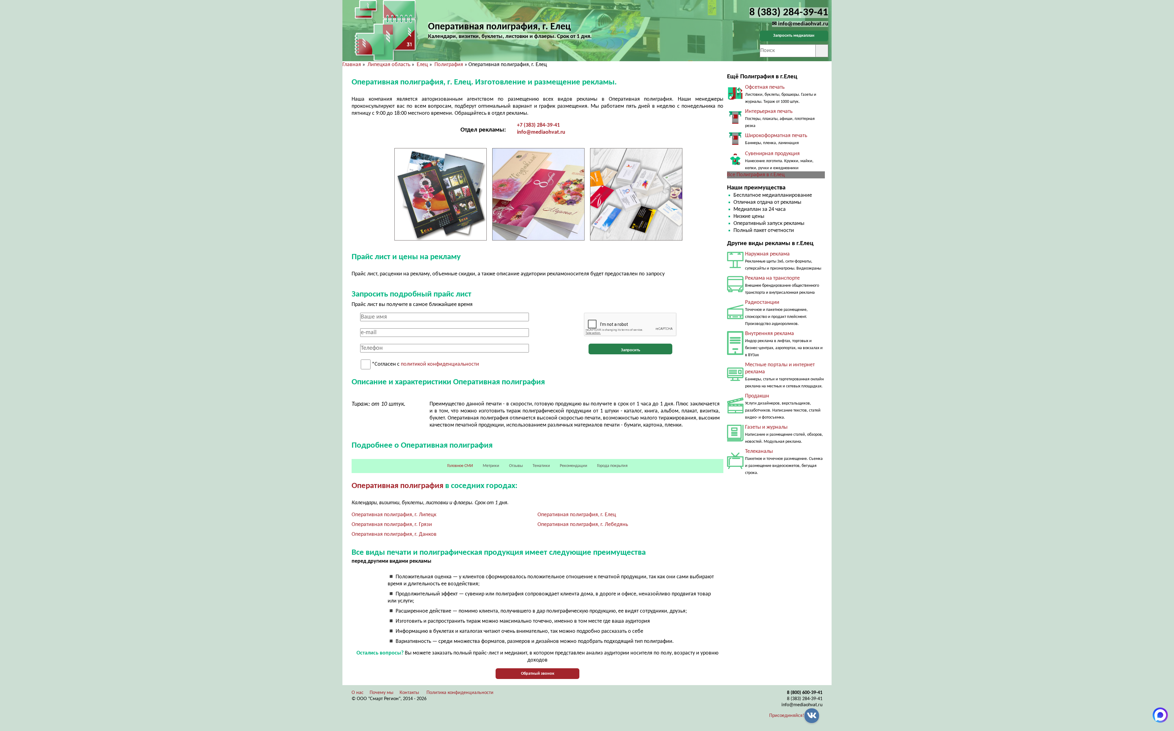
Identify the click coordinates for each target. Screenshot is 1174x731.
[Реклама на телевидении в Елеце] (735, 468)
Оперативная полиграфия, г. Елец (576, 515)
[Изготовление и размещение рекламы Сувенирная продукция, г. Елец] (735, 164)
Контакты (409, 692)
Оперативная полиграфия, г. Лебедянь (582, 525)
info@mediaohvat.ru (541, 132)
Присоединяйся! (786, 715)
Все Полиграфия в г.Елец (756, 175)
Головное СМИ (460, 466)
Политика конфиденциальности (459, 692)
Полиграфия (448, 65)
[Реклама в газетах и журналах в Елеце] (735, 440)
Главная (351, 65)
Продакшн (757, 396)
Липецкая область (388, 65)
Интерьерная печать (768, 111)
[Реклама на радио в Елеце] (735, 318)
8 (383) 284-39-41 (804, 698)
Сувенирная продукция (772, 154)
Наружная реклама (767, 254)
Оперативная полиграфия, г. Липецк (394, 515)
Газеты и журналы (766, 427)
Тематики (541, 466)
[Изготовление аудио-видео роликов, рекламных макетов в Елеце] (735, 412)
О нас (358, 692)
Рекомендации (573, 466)
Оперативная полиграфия (397, 486)
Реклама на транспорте (772, 278)
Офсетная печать (765, 87)
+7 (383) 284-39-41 (538, 125)
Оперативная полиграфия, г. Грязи (392, 525)
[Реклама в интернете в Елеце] (735, 379)
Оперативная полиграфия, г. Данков (394, 534)
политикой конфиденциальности (440, 364)
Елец (422, 65)
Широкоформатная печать (776, 136)
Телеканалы (759, 451)
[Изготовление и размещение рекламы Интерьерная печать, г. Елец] (735, 122)
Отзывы (516, 466)
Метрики (491, 466)
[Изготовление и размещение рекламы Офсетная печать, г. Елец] (735, 98)
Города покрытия (612, 466)
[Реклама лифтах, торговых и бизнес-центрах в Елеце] (735, 353)
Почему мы (381, 692)
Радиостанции (762, 302)
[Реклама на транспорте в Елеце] (735, 291)
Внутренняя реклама (769, 334)
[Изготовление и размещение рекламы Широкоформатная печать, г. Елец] (735, 144)
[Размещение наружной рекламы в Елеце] (735, 267)
